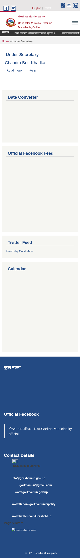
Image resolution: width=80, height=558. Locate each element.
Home (5, 41)
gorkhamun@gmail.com (35, 485)
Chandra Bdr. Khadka (25, 62)
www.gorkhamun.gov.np (31, 492)
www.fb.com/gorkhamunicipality (33, 504)
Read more (14, 70)
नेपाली (48, 8)
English (36, 8)
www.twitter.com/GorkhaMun (31, 516)
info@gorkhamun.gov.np (28, 478)
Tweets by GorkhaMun (20, 251)
